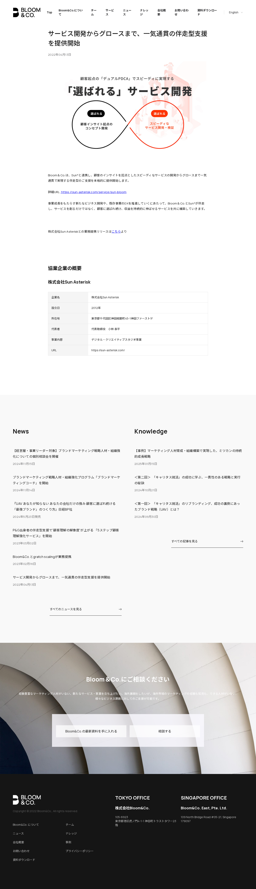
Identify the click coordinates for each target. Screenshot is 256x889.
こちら (116, 231)
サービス (110, 12)
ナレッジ (144, 12)
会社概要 (161, 12)
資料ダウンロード (207, 12)
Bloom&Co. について (26, 824)
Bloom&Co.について (71, 12)
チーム (94, 12)
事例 (68, 842)
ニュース (127, 12)
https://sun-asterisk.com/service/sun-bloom (94, 192)
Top (49, 12)
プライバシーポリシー (80, 851)
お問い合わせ (182, 12)
